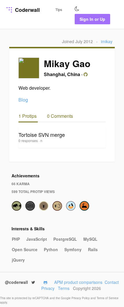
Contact (112, 282)
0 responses (28, 140)
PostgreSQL (65, 239)
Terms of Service (108, 298)
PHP (16, 239)
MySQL (90, 239)
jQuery (18, 260)
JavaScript (36, 239)
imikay (106, 41)
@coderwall (17, 282)
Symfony (73, 249)
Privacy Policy (81, 298)
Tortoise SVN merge (41, 134)
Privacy (48, 288)
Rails (93, 249)
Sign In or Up (92, 19)
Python (51, 249)
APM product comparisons (78, 282)
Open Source (24, 249)
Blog (23, 99)
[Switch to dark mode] (77, 9)
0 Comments (60, 116)
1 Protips (28, 116)
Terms (63, 288)
